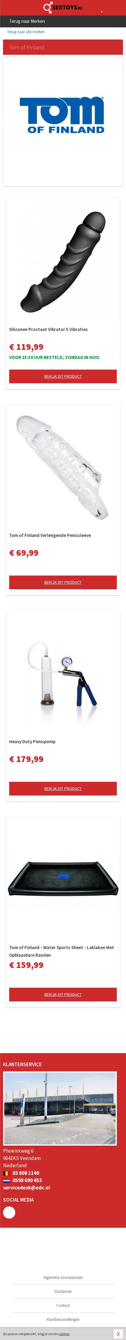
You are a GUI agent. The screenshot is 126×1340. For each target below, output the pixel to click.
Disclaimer (63, 1291)
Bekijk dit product (63, 376)
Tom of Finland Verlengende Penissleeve (50, 535)
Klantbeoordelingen (63, 1319)
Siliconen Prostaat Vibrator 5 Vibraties (48, 329)
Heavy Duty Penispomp (32, 741)
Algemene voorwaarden (63, 1277)
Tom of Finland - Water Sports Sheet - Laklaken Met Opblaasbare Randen (61, 951)
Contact (63, 1305)
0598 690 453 (27, 1180)
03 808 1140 (25, 1173)
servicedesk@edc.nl (26, 1187)
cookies (64, 1334)
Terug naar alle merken (25, 31)
